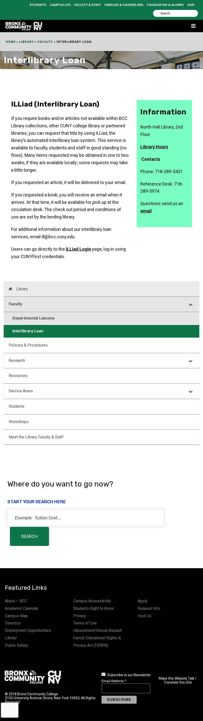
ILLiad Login (78, 249)
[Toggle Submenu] (190, 304)
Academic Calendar (21, 608)
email (146, 211)
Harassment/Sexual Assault (97, 630)
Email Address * (114, 681)
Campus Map (16, 616)
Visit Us (144, 616)
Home (11, 42)
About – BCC (16, 601)
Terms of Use (85, 623)
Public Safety (16, 645)
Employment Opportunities (28, 630)
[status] (85, 518)
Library (26, 42)
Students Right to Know (93, 608)
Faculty (45, 42)
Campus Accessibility (92, 601)
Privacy (79, 616)
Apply (143, 601)
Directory (13, 623)
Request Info (149, 608)
